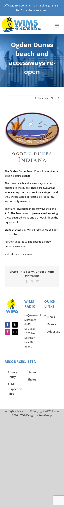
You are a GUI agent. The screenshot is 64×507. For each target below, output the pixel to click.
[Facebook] (7, 325)
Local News (26, 254)
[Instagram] (7, 332)
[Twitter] (15, 325)
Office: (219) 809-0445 (17, 5)
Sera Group (45, 415)
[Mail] (15, 332)
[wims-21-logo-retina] (21, 19)
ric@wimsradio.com (36, 10)
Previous (42, 98)
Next (54, 98)
